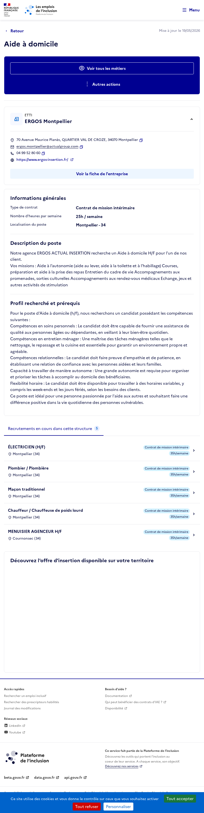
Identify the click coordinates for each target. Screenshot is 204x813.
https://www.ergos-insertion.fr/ (42, 159)
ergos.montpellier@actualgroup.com (47, 146)
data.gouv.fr (44, 777)
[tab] (53, 429)
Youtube (14, 732)
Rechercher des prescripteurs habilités (31, 702)
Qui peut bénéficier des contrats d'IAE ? (133, 702)
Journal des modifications (22, 708)
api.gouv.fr (73, 777)
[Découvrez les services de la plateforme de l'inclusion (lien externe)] (27, 757)
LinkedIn (14, 726)
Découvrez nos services (121, 766)
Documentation (116, 696)
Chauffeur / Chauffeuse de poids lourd (45, 510)
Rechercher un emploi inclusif (25, 696)
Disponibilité (114, 708)
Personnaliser (118, 807)
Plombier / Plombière (28, 468)
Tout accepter (180, 799)
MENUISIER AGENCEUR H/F (35, 531)
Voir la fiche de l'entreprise (102, 174)
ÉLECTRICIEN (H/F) (26, 447)
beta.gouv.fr (14, 777)
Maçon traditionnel (26, 489)
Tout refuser (86, 807)
